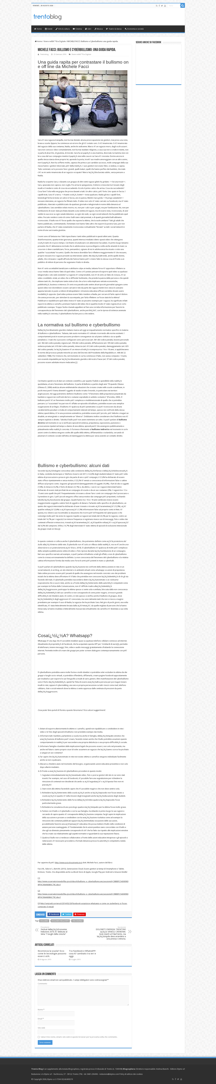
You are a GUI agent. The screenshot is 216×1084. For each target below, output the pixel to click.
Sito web (41, 1028)
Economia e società (135, 29)
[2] (59, 529)
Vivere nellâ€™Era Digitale (55, 41)
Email (41, 1019)
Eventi (49, 29)
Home (39, 29)
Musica (100, 29)
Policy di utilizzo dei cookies (131, 1074)
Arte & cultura (64, 29)
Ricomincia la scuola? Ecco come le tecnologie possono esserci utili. (52, 954)
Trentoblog (44, 54)
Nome (41, 1010)
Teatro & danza (115, 29)
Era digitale (78, 921)
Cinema (79, 29)
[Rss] (157, 5)
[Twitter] (162, 5)
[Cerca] (182, 5)
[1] (76, 362)
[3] (118, 644)
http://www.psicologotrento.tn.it (68, 863)
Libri (89, 29)
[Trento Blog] (47, 16)
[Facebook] (159, 5)
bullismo (44, 921)
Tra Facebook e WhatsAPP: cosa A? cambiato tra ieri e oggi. (82, 954)
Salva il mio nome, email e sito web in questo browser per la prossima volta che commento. (79, 1037)
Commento (42, 984)
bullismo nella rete (60, 921)
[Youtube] (165, 5)
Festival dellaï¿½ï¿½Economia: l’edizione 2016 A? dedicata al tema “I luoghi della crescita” (54, 930)
